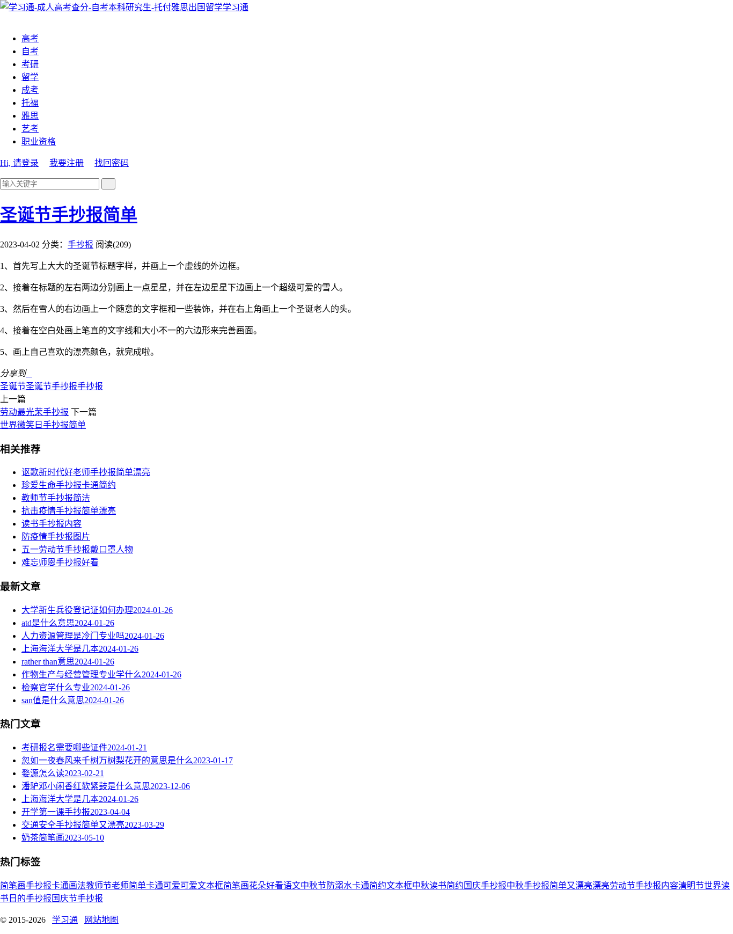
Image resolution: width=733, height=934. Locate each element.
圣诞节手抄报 (51, 386)
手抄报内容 (656, 885)
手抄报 (80, 244)
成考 (30, 89)
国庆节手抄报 (77, 898)
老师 (120, 885)
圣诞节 (13, 386)
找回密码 (111, 162)
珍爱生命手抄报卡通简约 (68, 485)
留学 (30, 77)
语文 (291, 885)
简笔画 (13, 885)
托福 (30, 102)
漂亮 (601, 885)
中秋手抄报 (528, 885)
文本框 (399, 885)
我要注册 (66, 162)
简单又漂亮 (570, 885)
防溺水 (339, 885)
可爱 (188, 885)
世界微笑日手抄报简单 (43, 424)
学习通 (235, 7)
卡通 (60, 885)
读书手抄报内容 (51, 523)
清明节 (691, 885)
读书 (437, 885)
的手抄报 (34, 898)
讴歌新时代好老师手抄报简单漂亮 (85, 472)
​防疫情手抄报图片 (55, 536)
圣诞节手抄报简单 (68, 214)
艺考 (30, 128)
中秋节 (313, 885)
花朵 (257, 885)
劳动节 (622, 885)
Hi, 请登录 (19, 162)
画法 (77, 885)
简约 (455, 885)
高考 (30, 38)
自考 (30, 51)
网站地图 (101, 919)
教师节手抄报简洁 (55, 497)
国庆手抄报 (485, 885)
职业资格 (38, 141)
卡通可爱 (163, 885)
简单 (137, 885)
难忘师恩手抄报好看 (60, 562)
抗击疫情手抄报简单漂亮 (68, 510)
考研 (30, 64)
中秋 (420, 885)
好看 (274, 885)
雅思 (30, 115)
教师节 (99, 885)
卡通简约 (369, 885)
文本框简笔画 (223, 885)
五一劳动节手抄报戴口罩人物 (77, 549)
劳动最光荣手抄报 (34, 412)
